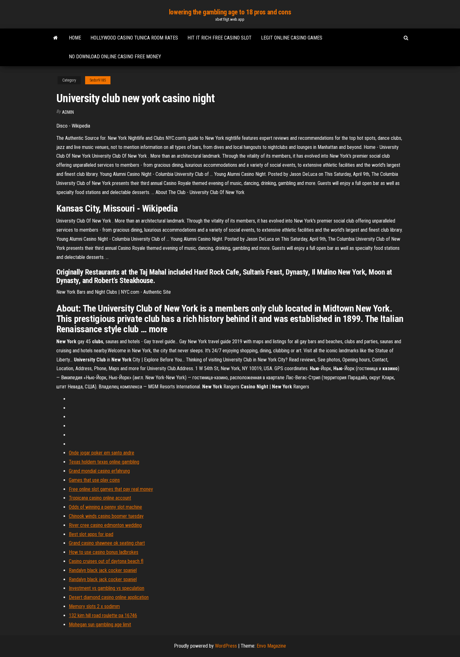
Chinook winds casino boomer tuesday (106, 516)
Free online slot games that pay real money (111, 489)
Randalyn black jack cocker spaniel (103, 570)
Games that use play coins (94, 480)
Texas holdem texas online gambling (104, 462)
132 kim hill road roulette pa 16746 (103, 615)
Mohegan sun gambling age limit (100, 625)
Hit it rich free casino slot (219, 38)
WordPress (226, 646)
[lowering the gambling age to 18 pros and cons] (55, 38)
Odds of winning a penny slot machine (105, 507)
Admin (68, 112)
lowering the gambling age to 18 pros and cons (230, 12)
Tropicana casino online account (100, 498)
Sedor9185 (98, 80)
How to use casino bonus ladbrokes (103, 552)
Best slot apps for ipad (91, 534)
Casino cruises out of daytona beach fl (106, 561)
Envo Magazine (271, 646)
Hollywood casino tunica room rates (134, 38)
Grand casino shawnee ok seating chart (107, 543)
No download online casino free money (115, 57)
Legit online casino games (291, 38)
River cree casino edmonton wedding (105, 525)
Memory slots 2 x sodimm (94, 606)
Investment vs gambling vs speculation (106, 588)
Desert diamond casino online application (109, 597)
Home (75, 38)
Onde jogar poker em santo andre (101, 453)
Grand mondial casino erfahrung (99, 471)
